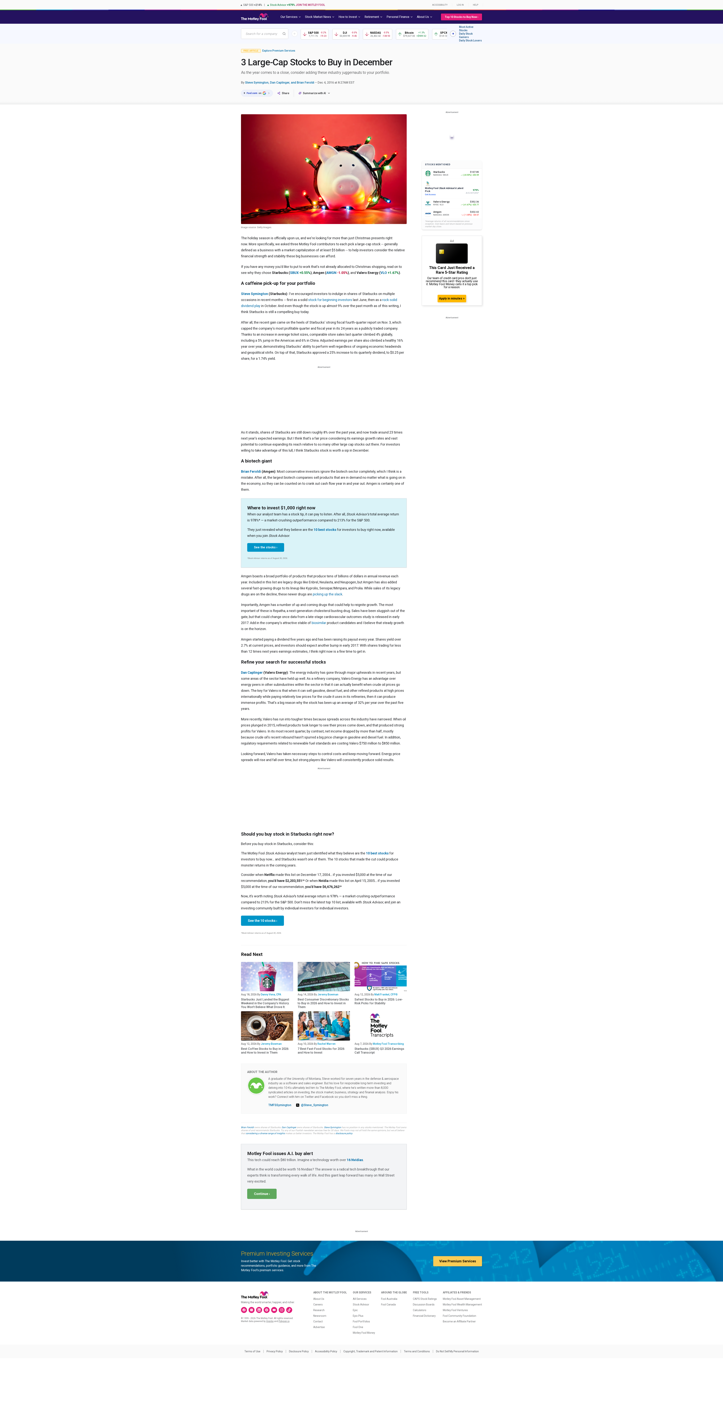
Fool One (358, 1327)
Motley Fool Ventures (455, 1310)
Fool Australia (389, 1298)
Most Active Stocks (466, 28)
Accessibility (440, 5)
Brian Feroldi (251, 471)
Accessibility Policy (326, 1351)
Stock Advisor (361, 1304)
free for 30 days (331, 1130)
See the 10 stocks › (262, 921)
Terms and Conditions (417, 1351)
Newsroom (319, 1315)
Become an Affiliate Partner (459, 1321)
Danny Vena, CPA (271, 994)
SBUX (294, 273)
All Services (360, 1298)
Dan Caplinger (289, 1127)
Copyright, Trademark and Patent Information (370, 1351)
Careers (318, 1304)
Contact (318, 1321)
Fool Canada (388, 1304)
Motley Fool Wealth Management (462, 1304)
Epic (355, 1310)
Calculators (419, 1310)
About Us (318, 1298)
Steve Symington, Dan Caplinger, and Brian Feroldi (279, 82)
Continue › (262, 1194)
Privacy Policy (275, 1351)
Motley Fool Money (364, 1332)
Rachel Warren (326, 1043)
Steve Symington (254, 294)
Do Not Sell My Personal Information (457, 1351)
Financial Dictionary (424, 1315)
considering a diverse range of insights (265, 1133)
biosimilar (319, 623)
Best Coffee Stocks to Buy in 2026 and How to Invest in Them (264, 1050)
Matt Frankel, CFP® (386, 994)
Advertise (319, 1327)
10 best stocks (325, 530)
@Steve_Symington (314, 1105)
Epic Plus (358, 1315)
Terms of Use (252, 1351)
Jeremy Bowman (327, 994)
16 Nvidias (355, 1160)
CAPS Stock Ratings (425, 1298)
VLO (384, 273)
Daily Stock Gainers (466, 35)
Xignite (270, 1321)
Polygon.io (284, 1321)
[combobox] (264, 34)
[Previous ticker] (295, 34)
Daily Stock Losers (470, 40)
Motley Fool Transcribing (388, 1043)
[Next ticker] (453, 34)
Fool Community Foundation (459, 1315)
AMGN (331, 273)
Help (475, 5)
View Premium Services (457, 1261)
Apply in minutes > (452, 298)
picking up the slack (327, 594)
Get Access (430, 194)
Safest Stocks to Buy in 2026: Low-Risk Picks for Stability (379, 1001)
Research (319, 1310)
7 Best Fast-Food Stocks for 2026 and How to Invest (321, 1050)
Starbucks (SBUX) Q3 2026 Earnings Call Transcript (379, 1050)
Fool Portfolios (361, 1321)
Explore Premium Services (278, 50)
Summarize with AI (314, 93)
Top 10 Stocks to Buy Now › (461, 16)
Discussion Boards (424, 1304)
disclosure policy (344, 1133)
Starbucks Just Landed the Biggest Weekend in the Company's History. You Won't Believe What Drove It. (265, 1003)
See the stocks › (265, 547)
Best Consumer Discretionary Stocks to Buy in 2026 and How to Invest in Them (323, 1003)
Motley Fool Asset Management (462, 1298)
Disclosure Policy (299, 1351)
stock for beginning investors (330, 300)
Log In (460, 5)
